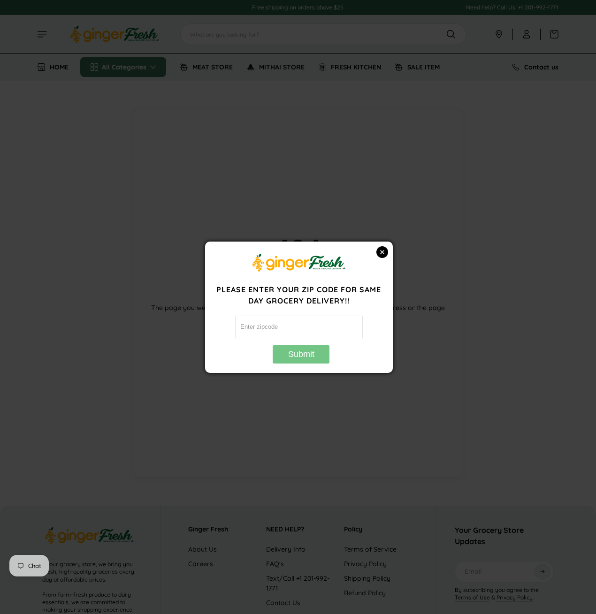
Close (382, 252)
